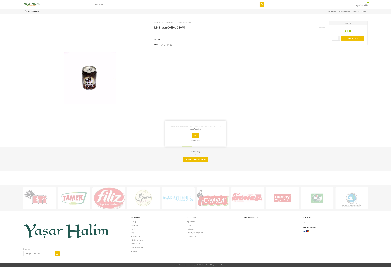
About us (356, 11)
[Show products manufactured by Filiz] (108, 198)
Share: (156, 45)
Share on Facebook (165, 44)
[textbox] (176, 4)
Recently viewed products (195, 233)
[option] (39, 198)
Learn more (195, 140)
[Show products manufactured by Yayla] (213, 198)
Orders (189, 225)
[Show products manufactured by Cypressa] (143, 198)
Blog (364, 11)
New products (135, 236)
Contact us (134, 225)
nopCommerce (182, 265)
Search (133, 229)
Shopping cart (191, 236)
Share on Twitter (161, 44)
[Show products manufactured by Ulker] (247, 198)
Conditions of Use (137, 247)
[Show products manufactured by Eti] (39, 198)
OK (195, 135)
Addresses (190, 229)
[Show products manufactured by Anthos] (178, 198)
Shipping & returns (137, 240)
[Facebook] (304, 221)
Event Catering (344, 11)
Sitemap (133, 222)
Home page (332, 11)
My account (359, 6)
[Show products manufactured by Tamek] (74, 198)
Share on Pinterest (168, 44)
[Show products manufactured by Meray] (282, 198)
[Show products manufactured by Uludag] (317, 198)
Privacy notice (135, 244)
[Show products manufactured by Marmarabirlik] (352, 198)
